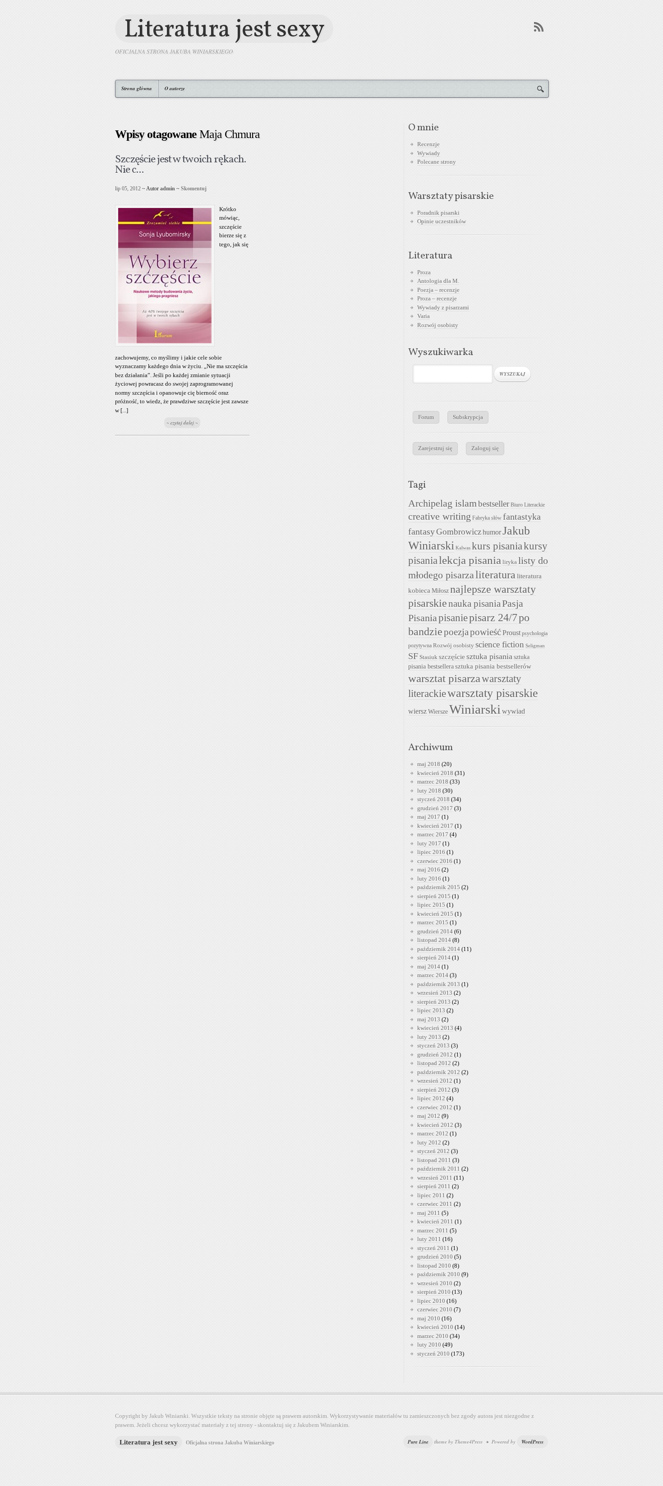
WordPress (532, 1441)
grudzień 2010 (435, 1256)
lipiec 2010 (431, 1300)
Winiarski (475, 709)
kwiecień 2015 (435, 913)
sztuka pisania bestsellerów (493, 666)
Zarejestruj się (435, 448)
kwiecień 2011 (435, 1221)
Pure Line (418, 1441)
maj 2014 (428, 966)
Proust (511, 633)
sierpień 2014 (434, 957)
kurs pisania (497, 546)
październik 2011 (438, 1168)
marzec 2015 (432, 922)
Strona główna (136, 88)
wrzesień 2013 (434, 992)
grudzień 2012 (435, 1054)
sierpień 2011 (434, 1186)
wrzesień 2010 (434, 1283)
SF (413, 656)
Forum (426, 417)
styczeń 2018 (433, 799)
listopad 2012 (434, 1063)
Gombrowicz (458, 531)
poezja (456, 632)
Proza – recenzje (437, 298)
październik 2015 (438, 887)
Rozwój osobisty (437, 325)
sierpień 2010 (434, 1291)
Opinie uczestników (441, 221)
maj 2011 (428, 1212)
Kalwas (463, 547)
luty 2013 (429, 1037)
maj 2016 (428, 869)
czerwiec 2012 (434, 1107)
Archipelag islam (442, 503)
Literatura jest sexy (224, 28)
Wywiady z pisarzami (443, 307)
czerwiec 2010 (434, 1309)
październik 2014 (438, 949)
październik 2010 (438, 1274)
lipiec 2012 (431, 1098)
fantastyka (522, 516)
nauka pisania (474, 603)
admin (167, 188)
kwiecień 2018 (435, 773)
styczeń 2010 (433, 1353)
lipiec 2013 (431, 1010)
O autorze (175, 88)
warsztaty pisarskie (492, 693)
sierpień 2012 (434, 1089)
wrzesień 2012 (434, 1080)
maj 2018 (428, 764)
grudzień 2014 (435, 931)
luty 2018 (429, 790)
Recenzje (428, 144)
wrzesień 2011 (434, 1177)
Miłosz (440, 590)
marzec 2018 (432, 781)
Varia (423, 316)
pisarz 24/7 (493, 617)
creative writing (439, 516)
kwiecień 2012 (435, 1124)
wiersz (417, 711)
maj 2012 (428, 1115)
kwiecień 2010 (435, 1327)
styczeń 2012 (433, 1151)
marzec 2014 (432, 975)
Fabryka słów (487, 518)
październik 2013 (438, 984)
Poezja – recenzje (438, 289)
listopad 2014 (434, 940)
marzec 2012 (432, 1133)
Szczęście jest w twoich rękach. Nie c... (180, 165)
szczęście (452, 656)
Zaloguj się (485, 448)
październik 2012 (438, 1072)
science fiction (499, 644)
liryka (509, 562)
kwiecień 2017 (435, 825)
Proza (424, 272)
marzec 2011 (432, 1230)
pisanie (453, 617)
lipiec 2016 (431, 852)
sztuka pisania (489, 656)
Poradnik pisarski (438, 212)
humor (492, 532)
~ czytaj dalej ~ (182, 422)
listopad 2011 (434, 1160)
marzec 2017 (432, 834)
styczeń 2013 (433, 1045)
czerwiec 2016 (434, 861)
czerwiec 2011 (434, 1203)
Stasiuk (428, 657)
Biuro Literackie (528, 505)
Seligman (535, 645)
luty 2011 (429, 1239)
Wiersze (438, 711)
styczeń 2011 (433, 1248)
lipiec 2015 (431, 904)
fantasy (421, 531)
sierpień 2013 (434, 1001)
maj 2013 (428, 1019)
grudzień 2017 (435, 808)
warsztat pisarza (444, 678)
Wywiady (428, 153)
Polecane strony (436, 161)
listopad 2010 (434, 1265)
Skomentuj (194, 188)
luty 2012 (429, 1142)
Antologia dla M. (438, 280)
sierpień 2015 (434, 896)
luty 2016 (429, 878)
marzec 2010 (432, 1336)
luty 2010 (429, 1344)
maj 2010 (428, 1318)
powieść (485, 632)
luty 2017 (429, 843)
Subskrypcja (468, 417)
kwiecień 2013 (435, 1028)
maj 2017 (428, 816)
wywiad (513, 711)
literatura (495, 575)
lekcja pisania (470, 560)
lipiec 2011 (431, 1195)
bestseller (493, 503)
